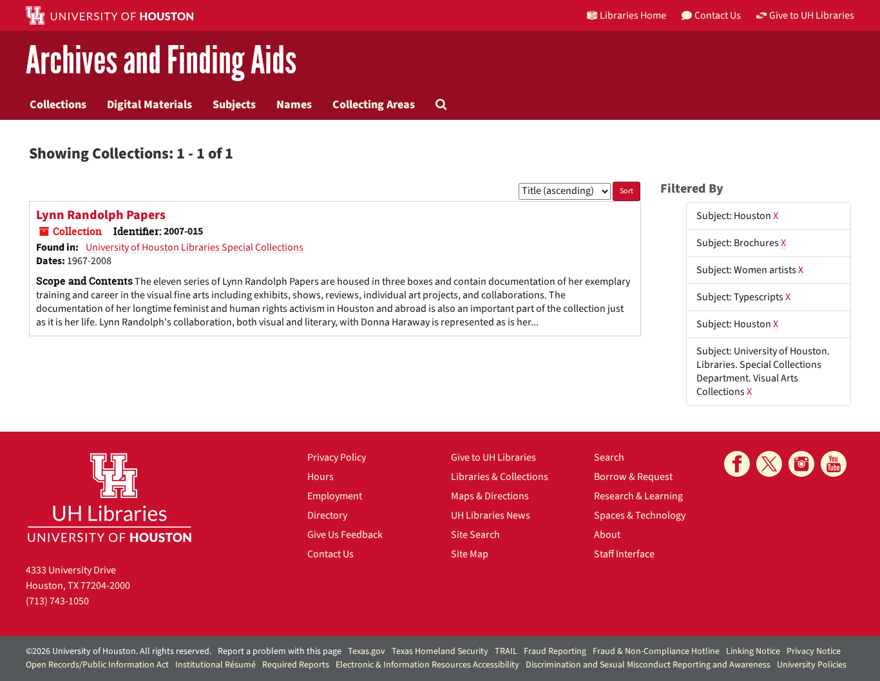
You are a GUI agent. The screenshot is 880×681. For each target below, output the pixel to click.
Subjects (234, 104)
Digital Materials (149, 104)
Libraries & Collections (499, 477)
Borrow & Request (633, 477)
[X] (769, 464)
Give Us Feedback (345, 535)
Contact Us (330, 554)
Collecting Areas (373, 104)
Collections (58, 104)
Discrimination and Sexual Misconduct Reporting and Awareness (648, 664)
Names (294, 104)
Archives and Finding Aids (161, 61)
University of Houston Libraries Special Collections (194, 247)
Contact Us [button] (717, 15)
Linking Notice (753, 651)
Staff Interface (624, 554)
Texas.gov (366, 651)
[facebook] (737, 464)
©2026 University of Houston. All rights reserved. (118, 651)
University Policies (812, 664)
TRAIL (506, 651)
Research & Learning (638, 496)
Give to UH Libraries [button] (811, 15)
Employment (334, 496)
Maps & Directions (490, 496)
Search (609, 457)
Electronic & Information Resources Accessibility (427, 664)
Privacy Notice (814, 651)
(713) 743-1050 (57, 601)
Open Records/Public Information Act (97, 664)
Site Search (475, 535)
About (607, 535)
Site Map (469, 554)
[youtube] (834, 464)
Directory (327, 515)
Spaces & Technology (639, 515)
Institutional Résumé (215, 664)
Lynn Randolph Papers (101, 215)
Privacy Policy (336, 457)
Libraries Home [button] (633, 15)
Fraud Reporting (555, 651)
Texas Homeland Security (440, 651)
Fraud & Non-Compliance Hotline (656, 651)
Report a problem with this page (279, 651)
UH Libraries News (490, 515)
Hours (320, 477)
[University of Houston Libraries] (109, 497)
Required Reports (295, 664)
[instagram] (801, 464)
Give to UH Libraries (493, 457)
